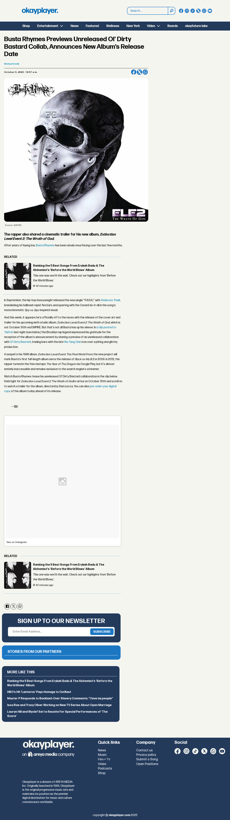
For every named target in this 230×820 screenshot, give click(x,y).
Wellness (112, 26)
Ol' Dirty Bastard (20, 342)
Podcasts (105, 768)
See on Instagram (16, 542)
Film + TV (104, 759)
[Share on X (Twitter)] (139, 72)
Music (102, 755)
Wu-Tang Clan (72, 342)
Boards (172, 26)
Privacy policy (146, 755)
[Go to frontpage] (40, 10)
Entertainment (47, 26)
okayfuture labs (196, 26)
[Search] (171, 10)
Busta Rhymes (45, 245)
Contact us (144, 750)
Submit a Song (147, 759)
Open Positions (147, 764)
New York (133, 26)
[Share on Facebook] (133, 72)
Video (151, 26)
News (75, 26)
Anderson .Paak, (111, 300)
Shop (26, 26)
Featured (92, 26)
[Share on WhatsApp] (145, 72)
